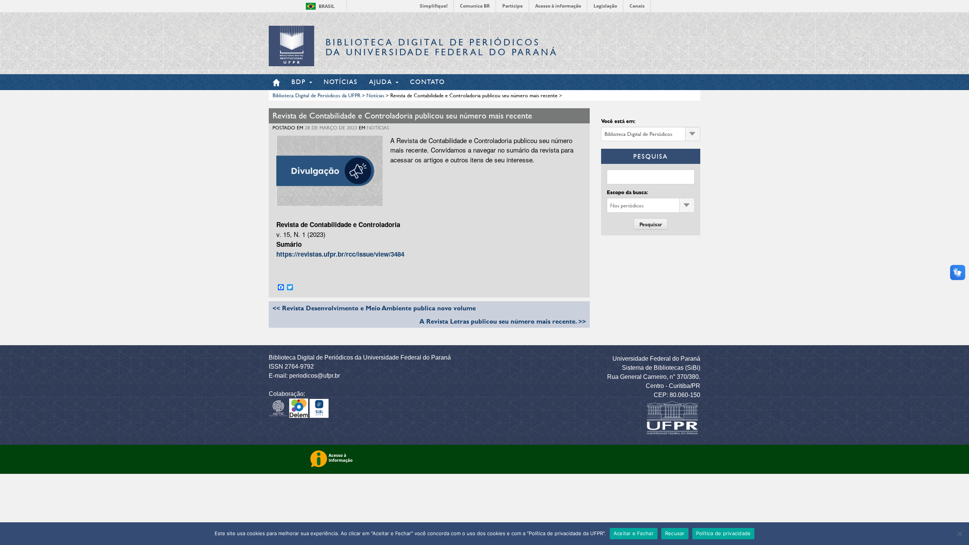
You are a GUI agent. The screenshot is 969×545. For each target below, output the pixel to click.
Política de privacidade (723, 533)
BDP (299, 81)
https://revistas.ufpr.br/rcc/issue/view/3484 (340, 253)
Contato (427, 81)
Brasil (327, 6)
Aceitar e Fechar (634, 533)
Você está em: (618, 121)
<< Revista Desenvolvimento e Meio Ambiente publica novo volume (374, 308)
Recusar (675, 533)
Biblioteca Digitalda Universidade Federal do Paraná (442, 47)
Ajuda (382, 81)
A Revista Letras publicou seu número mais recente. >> (502, 321)
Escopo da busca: (627, 192)
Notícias (341, 81)
